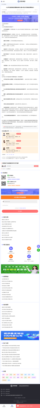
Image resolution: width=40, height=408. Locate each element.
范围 (22, 374)
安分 (9, 380)
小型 (7, 154)
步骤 (25, 374)
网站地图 (19, 397)
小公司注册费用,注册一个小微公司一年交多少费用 (15, 158)
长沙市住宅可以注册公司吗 (7, 287)
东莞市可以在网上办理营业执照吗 (8, 316)
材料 (29, 377)
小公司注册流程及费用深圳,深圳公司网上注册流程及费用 (16, 157)
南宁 (3, 374)
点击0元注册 (20, 20)
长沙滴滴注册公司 (5, 279)
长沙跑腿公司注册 (5, 292)
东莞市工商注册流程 (6, 318)
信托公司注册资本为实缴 (7, 239)
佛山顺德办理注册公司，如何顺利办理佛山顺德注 (11, 359)
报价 (18, 374)
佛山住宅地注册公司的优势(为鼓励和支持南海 (11, 354)
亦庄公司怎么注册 (5, 235)
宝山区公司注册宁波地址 (7, 320)
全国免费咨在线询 (20, 192)
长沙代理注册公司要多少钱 (7, 299)
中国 (11, 374)
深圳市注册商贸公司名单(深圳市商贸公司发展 (11, 345)
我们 (7, 377)
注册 (13, 154)
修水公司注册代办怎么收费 (7, 237)
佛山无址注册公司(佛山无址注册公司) (9, 352)
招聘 (14, 374)
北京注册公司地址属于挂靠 (7, 309)
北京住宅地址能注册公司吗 (7, 327)
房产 (14, 377)
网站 (22, 377)
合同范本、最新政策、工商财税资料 (14, 185)
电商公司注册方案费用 (6, 307)
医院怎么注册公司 (5, 219)
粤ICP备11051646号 (20, 402)
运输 (7, 374)
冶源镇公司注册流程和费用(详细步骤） (9, 230)
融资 (18, 377)
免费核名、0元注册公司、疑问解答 (14, 179)
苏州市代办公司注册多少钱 (7, 281)
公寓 (25, 377)
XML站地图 (23, 397)
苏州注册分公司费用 (6, 285)
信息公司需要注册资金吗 (7, 224)
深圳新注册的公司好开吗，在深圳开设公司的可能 (11, 363)
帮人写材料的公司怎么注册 (7, 322)
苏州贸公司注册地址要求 (7, 290)
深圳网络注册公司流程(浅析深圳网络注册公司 (11, 350)
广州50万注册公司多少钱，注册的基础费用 (10, 361)
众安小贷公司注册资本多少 (7, 311)
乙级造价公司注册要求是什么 (7, 228)
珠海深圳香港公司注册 (6, 313)
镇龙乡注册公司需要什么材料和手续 (9, 221)
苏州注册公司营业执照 (6, 294)
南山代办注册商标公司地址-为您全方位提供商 (11, 356)
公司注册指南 (4, 4)
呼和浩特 (4, 380)
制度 (29, 374)
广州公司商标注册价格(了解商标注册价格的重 (11, 365)
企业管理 (33, 377)
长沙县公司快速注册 (6, 283)
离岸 (3, 377)
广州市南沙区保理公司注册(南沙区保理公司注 (11, 347)
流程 (11, 154)
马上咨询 (18, 133)
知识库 (16, 397)
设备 (11, 377)
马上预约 (20, 211)
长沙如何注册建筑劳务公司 (7, 296)
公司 (9, 154)
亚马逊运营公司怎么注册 (7, 226)
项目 (33, 374)
